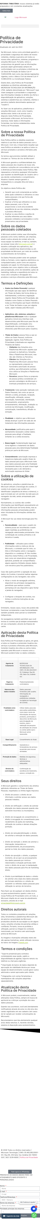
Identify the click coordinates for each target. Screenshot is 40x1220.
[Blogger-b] (20, 1163)
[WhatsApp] (34, 1215)
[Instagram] (3, 1163)
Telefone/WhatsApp (8, 1197)
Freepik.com (23, 943)
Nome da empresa (7, 1203)
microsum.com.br (25, 244)
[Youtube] (14, 1163)
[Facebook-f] (9, 1163)
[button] (20, 26)
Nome (2, 1186)
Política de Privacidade (29, 1157)
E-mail (2, 1191)
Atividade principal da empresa (12, 1208)
